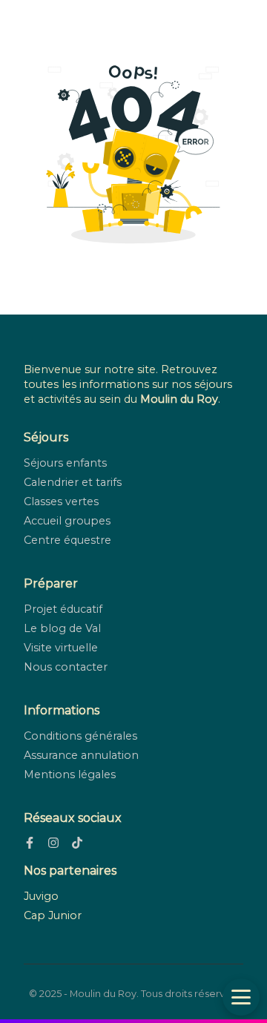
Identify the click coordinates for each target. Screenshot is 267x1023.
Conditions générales (80, 736)
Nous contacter (66, 667)
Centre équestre (67, 540)
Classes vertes (61, 501)
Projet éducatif (63, 609)
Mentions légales (70, 774)
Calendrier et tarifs (73, 482)
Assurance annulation (81, 755)
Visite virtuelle (61, 647)
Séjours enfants (65, 463)
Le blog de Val (62, 628)
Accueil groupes (67, 520)
